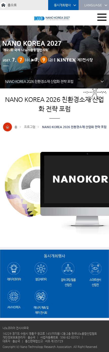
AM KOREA (13, 307)
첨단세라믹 (41, 279)
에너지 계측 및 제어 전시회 (41, 310)
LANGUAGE (93, 5)
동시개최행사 (62, 5)
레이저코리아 (14, 279)
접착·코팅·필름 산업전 (68, 282)
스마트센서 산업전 (95, 282)
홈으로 (12, 5)
